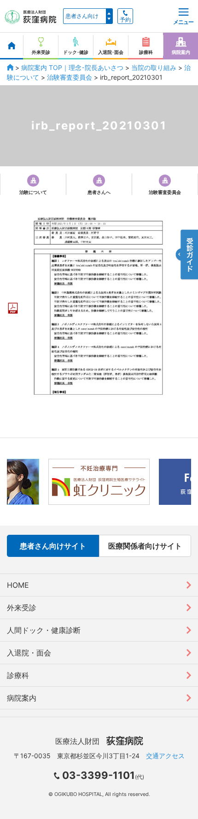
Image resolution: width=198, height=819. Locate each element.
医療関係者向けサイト (145, 545)
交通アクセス (165, 756)
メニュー (183, 21)
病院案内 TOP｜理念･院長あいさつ (72, 67)
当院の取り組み (153, 67)
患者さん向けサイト (53, 545)
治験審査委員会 (69, 77)
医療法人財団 (99, 741)
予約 (125, 20)
